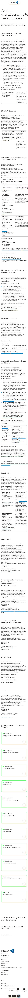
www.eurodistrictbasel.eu (21, 525)
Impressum (4, 981)
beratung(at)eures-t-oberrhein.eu (8, 139)
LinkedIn (18, 991)
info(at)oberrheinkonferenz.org (12, 609)
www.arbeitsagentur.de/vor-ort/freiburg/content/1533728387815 (11, 258)
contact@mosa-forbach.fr (11, 309)
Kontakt (3, 965)
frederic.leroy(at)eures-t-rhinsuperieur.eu (18, 441)
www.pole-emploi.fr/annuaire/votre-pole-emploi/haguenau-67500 (8, 233)
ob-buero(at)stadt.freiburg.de (8, 526)
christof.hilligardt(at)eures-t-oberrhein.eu (18, 438)
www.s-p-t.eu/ (10, 179)
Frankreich (13, 67)
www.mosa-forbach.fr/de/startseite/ (9, 310)
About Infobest (5, 961)
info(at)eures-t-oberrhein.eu (5, 440)
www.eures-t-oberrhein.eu (8, 137)
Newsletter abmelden (11, 989)
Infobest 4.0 (4, 963)
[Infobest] (14, 2)
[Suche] (18, 996)
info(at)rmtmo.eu (9, 648)
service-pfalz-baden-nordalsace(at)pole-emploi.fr (7, 189)
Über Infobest (4, 959)
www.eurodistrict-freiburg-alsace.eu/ (6, 529)
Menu (14, 996)
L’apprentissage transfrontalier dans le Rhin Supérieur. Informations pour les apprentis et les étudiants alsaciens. (14, 399)
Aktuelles (3, 972)
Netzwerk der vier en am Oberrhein (5, 955)
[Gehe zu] (23, 741)
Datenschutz (4, 983)
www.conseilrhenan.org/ (7, 682)
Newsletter (4, 989)
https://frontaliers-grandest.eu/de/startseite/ (12, 353)
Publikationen (4, 974)
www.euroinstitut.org (6, 572)
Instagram (24, 991)
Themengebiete (5, 970)
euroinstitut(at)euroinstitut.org (12, 570)
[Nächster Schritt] (26, 935)
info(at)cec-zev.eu (21, 100)
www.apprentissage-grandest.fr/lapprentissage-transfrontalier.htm (13, 455)
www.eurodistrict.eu (20, 502)
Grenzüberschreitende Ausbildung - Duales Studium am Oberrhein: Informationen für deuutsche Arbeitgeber (13, 416)
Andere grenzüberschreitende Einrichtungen (11, 967)
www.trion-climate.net (6, 717)
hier (14, 89)
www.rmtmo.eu (5, 649)
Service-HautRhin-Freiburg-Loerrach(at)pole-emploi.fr (14, 261)
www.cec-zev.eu (20, 102)
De (9, 996)
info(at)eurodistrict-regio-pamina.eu (8, 503)
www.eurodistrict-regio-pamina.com (7, 505)
